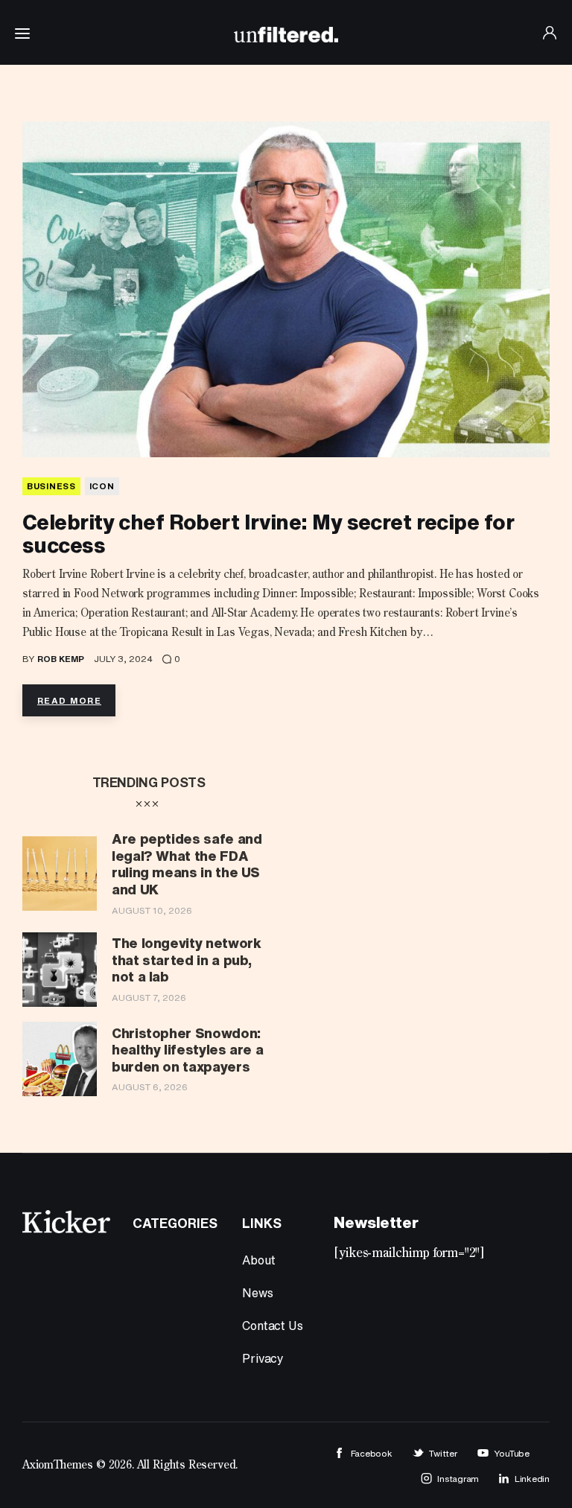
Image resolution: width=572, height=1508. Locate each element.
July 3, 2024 (123, 659)
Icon (102, 486)
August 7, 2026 (149, 997)
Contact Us (272, 1326)
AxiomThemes (57, 1465)
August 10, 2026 (152, 910)
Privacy (263, 1358)
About (258, 1260)
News (257, 1293)
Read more (69, 700)
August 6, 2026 (150, 1087)
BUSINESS (51, 486)
